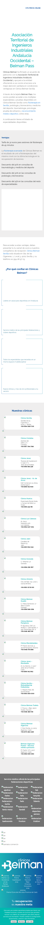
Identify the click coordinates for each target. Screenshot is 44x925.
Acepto (13, 921)
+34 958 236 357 (27, 567)
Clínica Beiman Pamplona (27, 622)
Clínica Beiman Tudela (29, 705)
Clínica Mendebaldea (29, 643)
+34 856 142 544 (27, 487)
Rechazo (21, 921)
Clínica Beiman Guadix (27, 600)
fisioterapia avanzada (13, 151)
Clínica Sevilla (26, 418)
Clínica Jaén (25, 539)
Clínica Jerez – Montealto (26, 662)
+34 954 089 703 (27, 426)
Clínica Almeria (27, 579)
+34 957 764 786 (27, 446)
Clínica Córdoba (27, 438)
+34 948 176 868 (27, 649)
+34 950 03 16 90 (27, 587)
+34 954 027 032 (27, 527)
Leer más (30, 921)
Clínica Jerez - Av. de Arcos (29, 479)
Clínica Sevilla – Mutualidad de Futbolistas (27, 685)
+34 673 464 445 (27, 732)
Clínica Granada (27, 559)
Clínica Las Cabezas (28, 519)
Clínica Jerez (26, 458)
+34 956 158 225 (27, 466)
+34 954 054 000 (27, 693)
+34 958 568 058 (27, 609)
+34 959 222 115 (27, 507)
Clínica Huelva (26, 499)
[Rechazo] (41, 916)
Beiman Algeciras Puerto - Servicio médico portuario (28, 745)
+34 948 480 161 (27, 631)
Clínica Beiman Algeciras (27, 724)
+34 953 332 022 (27, 547)
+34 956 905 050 (27, 754)
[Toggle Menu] (41, 4)
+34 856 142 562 (27, 671)
